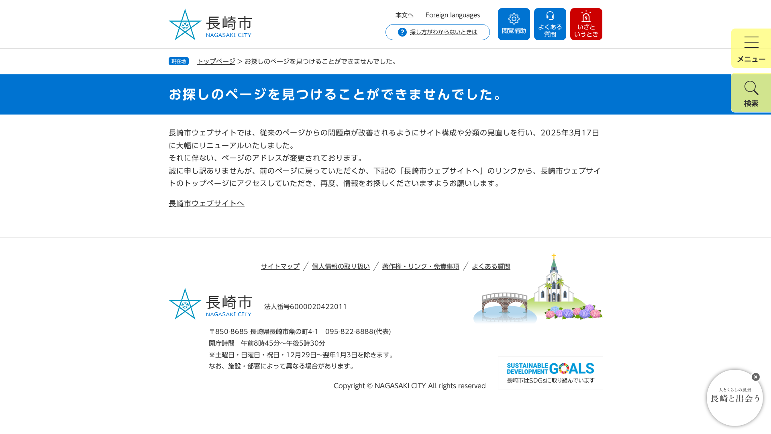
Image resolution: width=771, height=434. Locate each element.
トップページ (216, 61)
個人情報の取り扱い (341, 266)
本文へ (405, 15)
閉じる (756, 377)
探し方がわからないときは (443, 32)
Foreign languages (453, 15)
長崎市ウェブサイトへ (207, 203)
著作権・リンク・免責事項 (420, 266)
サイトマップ (280, 266)
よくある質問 (491, 266)
